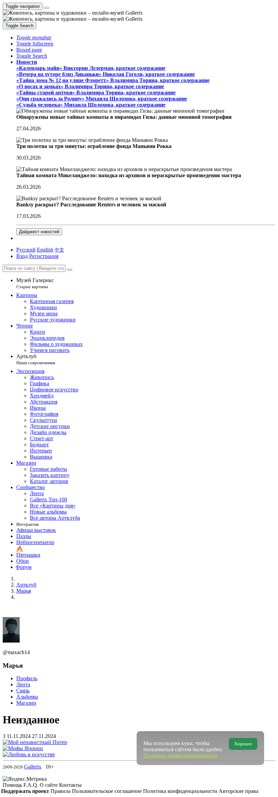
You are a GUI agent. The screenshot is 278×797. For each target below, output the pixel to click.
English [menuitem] (45, 250)
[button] (34, 37)
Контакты (70, 785)
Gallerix (32, 767)
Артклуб (35, 359)
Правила (61, 791)
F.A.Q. (31, 785)
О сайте (49, 785)
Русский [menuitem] (26, 250)
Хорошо (243, 743)
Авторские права (238, 791)
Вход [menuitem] (22, 256)
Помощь (13, 785)
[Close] (69, 270)
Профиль (26, 678)
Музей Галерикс (35, 283)
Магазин (26, 703)
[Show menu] (46, 8)
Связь (22, 690)
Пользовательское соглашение (107, 791)
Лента (23, 684)
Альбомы (27, 697)
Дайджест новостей (39, 231)
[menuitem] (59, 250)
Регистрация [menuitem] (43, 256)
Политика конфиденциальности (181, 791)
